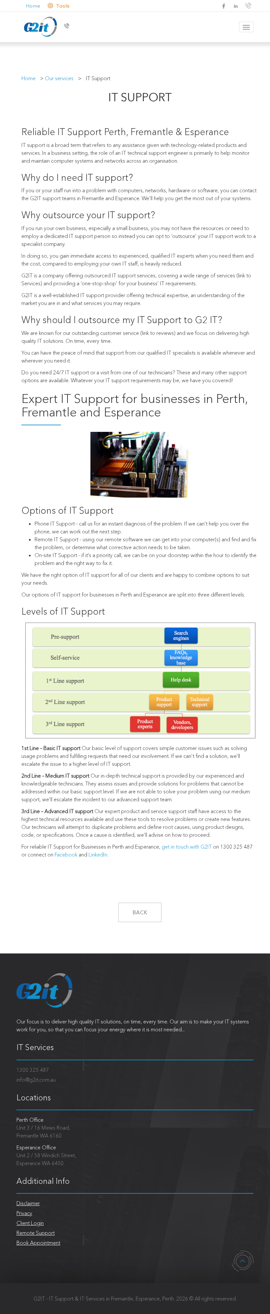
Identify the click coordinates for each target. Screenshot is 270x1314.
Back (140, 912)
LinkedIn (98, 854)
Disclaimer (28, 1203)
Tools (63, 6)
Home (32, 6)
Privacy (24, 1213)
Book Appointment (38, 1242)
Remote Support (35, 1233)
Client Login (30, 1223)
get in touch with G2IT (187, 846)
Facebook (66, 854)
